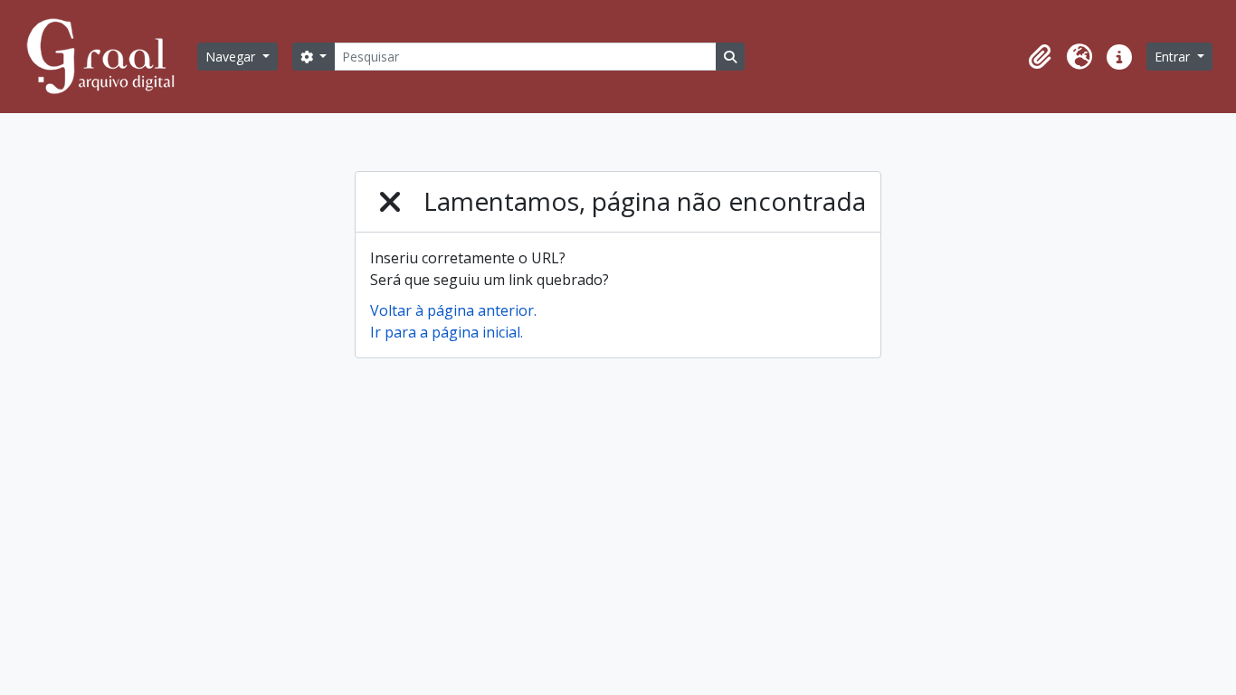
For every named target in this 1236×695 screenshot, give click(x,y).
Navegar (232, 56)
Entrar (1174, 56)
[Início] (108, 56)
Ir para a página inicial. (446, 332)
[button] (1040, 57)
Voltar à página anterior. (453, 310)
